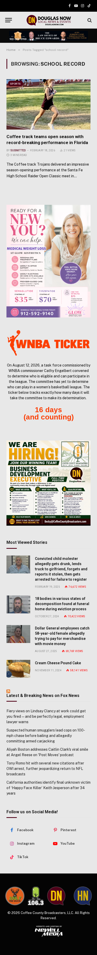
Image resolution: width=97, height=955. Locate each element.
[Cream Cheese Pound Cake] (18, 669)
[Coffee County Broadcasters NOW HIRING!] (48, 483)
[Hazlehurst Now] (83, 895)
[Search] (89, 20)
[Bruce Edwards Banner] (48, 36)
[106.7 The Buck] (15, 895)
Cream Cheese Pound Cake (58, 663)
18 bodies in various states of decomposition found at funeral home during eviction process (62, 604)
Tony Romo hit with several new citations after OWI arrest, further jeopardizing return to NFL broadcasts (45, 768)
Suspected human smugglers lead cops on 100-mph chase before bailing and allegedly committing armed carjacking (45, 735)
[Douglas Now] (49, 20)
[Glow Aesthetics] (48, 261)
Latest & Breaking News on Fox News (42, 695)
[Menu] (8, 20)
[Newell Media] (48, 931)
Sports (15, 83)
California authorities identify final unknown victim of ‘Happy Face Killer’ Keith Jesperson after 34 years (48, 787)
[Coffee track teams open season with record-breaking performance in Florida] (48, 104)
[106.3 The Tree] (36, 895)
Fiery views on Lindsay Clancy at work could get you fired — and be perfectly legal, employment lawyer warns (46, 716)
